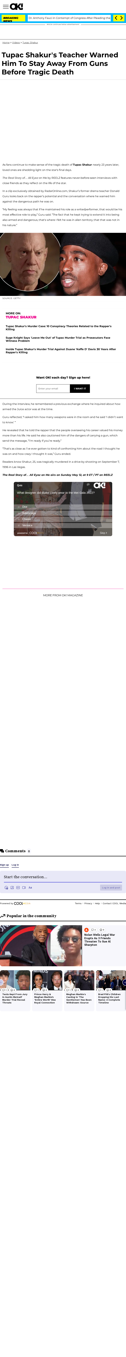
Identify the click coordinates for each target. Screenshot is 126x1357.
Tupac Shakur (30, 42)
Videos (16, 42)
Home (6, 42)
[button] (6, 7)
